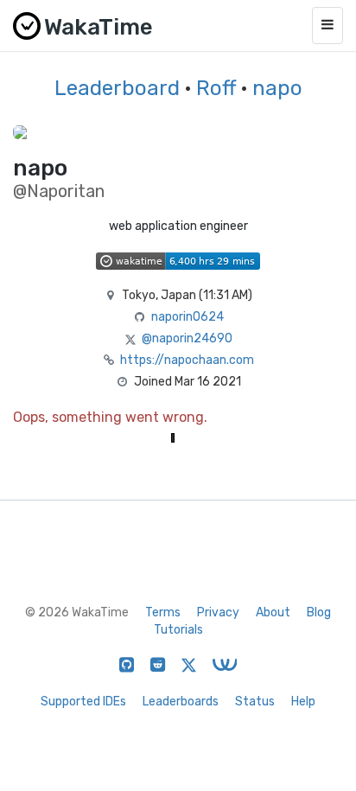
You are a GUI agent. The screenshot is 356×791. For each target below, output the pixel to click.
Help (303, 701)
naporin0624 (187, 316)
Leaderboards (181, 701)
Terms (163, 612)
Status (255, 701)
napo (277, 88)
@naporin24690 (187, 338)
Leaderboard (117, 88)
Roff (216, 88)
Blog (319, 612)
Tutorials (178, 629)
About (273, 612)
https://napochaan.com (187, 360)
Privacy (218, 612)
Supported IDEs (83, 701)
